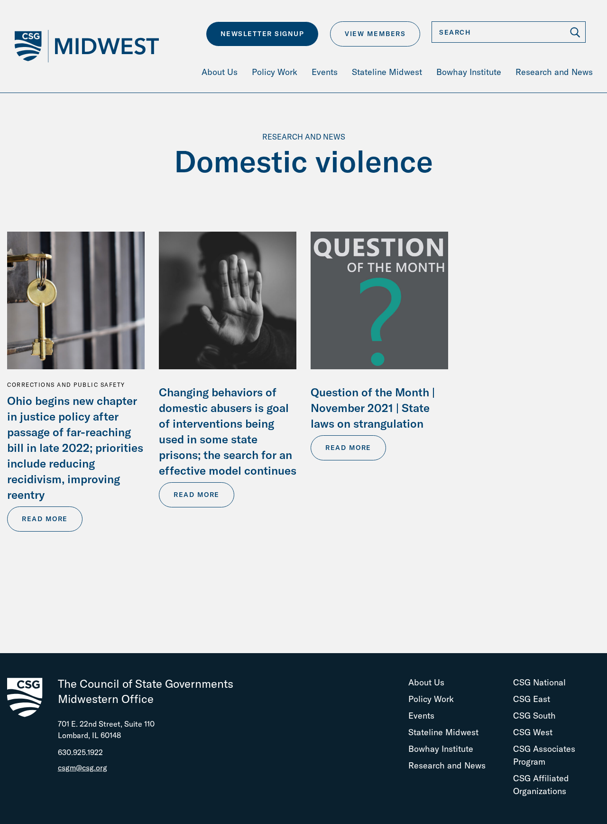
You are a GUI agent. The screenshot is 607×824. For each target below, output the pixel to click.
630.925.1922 (80, 752)
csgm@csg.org (82, 767)
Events (421, 715)
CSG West (532, 732)
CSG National (539, 682)
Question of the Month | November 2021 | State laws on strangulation (373, 408)
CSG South (534, 715)
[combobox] (509, 32)
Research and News (447, 765)
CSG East (531, 698)
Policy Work (431, 698)
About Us (426, 682)
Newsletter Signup (262, 33)
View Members (375, 33)
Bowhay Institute (440, 748)
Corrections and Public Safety (66, 384)
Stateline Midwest (443, 732)
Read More (45, 519)
